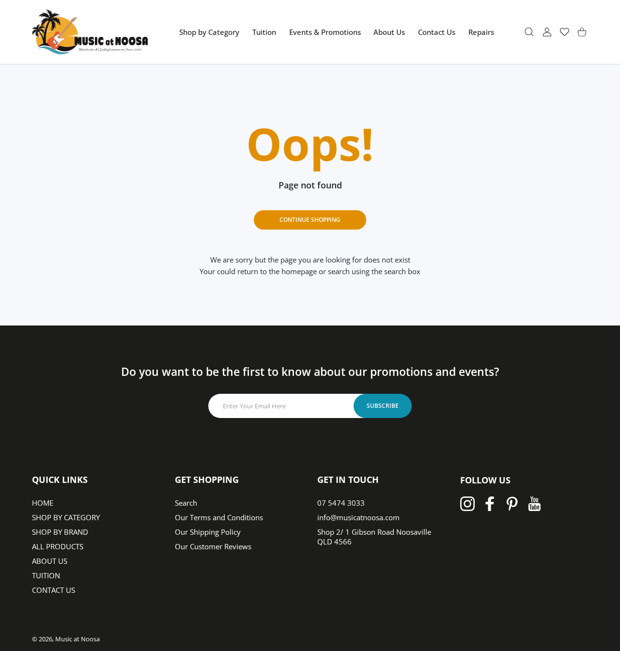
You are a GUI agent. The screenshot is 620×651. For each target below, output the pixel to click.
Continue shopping (310, 220)
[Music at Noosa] (90, 32)
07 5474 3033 (341, 503)
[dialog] (529, 31)
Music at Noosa (77, 639)
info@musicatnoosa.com (358, 517)
